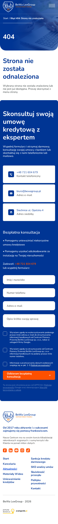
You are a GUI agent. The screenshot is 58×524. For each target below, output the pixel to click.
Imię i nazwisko (16, 280)
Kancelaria (9, 464)
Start (5, 18)
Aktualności (10, 469)
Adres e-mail (14, 306)
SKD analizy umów (42, 467)
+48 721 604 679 (27, 172)
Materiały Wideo (13, 474)
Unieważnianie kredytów (11, 481)
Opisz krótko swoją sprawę (23, 319)
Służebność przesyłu (38, 474)
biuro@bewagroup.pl (29, 191)
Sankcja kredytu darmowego (40, 460)
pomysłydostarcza (6, 511)
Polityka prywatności (38, 482)
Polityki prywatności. (40, 365)
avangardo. (21, 511)
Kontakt (35, 488)
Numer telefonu (16, 293)
